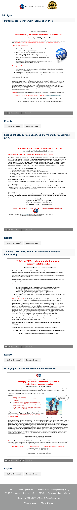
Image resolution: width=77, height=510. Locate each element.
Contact (68, 493)
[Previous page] (6, 113)
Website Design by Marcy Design (38, 503)
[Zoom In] (23, 113)
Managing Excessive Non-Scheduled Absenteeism (30, 368)
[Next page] (9, 113)
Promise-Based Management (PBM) (53, 489)
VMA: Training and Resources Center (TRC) (24, 493)
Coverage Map (54, 493)
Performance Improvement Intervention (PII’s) (28, 20)
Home (11, 489)
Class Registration (25, 489)
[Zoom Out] (20, 113)
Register (14, 126)
